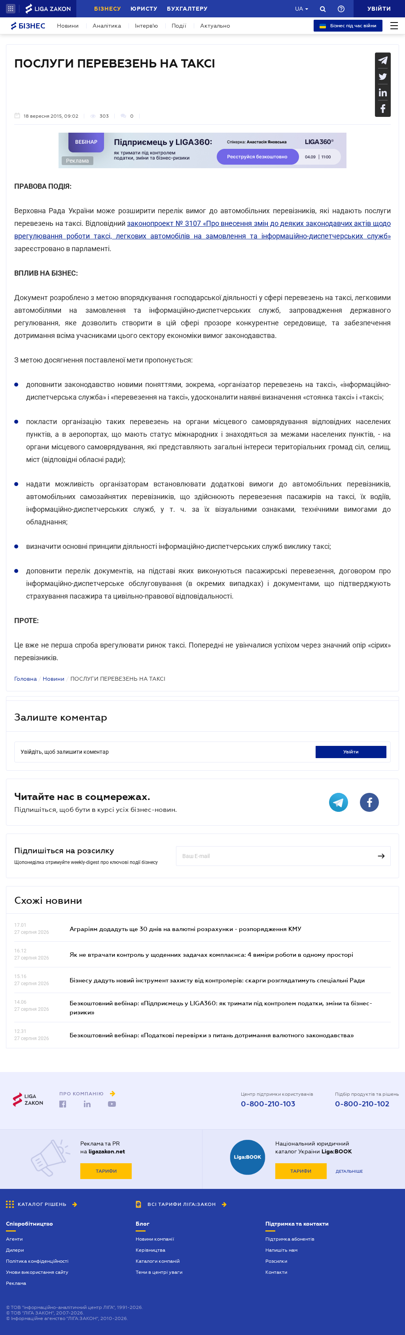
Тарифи (106, 1171)
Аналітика (107, 26)
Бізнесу (107, 9)
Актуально (215, 26)
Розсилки (276, 1261)
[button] (10, 8)
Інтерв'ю (146, 26)
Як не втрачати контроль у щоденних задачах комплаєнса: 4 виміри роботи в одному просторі (211, 954)
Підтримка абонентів (289, 1239)
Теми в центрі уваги (159, 1272)
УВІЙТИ (351, 752)
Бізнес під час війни (353, 25)
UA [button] (299, 9)
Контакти (276, 1272)
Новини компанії (155, 1239)
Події (179, 26)
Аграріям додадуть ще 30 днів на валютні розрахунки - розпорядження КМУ (185, 928)
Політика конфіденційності (37, 1261)
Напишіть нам (281, 1250)
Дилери (15, 1250)
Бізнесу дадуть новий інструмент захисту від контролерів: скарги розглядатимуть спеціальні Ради (217, 980)
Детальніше (349, 1171)
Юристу (144, 9)
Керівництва (150, 1250)
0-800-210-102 (362, 1104)
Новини (68, 26)
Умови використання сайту (37, 1272)
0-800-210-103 (268, 1104)
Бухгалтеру (187, 9)
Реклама (16, 1283)
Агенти (14, 1239)
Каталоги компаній (158, 1261)
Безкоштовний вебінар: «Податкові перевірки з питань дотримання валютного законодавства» (212, 1034)
